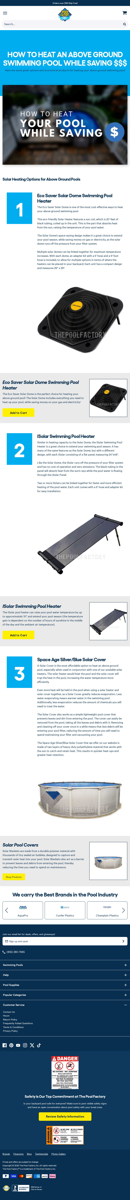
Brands (6, 1153)
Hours (6, 1015)
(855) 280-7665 (16, 952)
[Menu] (5, 12)
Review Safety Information (65, 1116)
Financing (18, 1153)
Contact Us (9, 1011)
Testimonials (41, 1153)
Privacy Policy (10, 1030)
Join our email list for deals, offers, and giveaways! (29, 934)
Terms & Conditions (13, 1027)
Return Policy (10, 1019)
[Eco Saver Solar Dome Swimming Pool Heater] (108, 398)
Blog (29, 1153)
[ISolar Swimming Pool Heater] (108, 621)
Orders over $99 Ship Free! (65, 2)
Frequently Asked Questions (18, 1023)
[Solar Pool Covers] (108, 861)
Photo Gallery (58, 1153)
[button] (6, 910)
